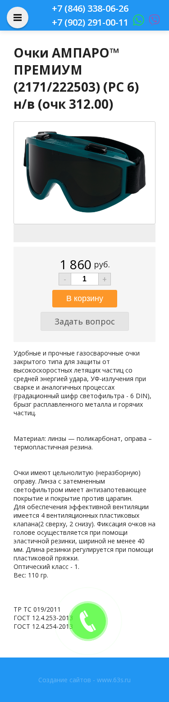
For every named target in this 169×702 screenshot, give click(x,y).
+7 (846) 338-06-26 (90, 8)
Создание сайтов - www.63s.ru (84, 679)
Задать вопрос (85, 321)
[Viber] (152, 22)
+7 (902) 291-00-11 (90, 22)
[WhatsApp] (136, 22)
